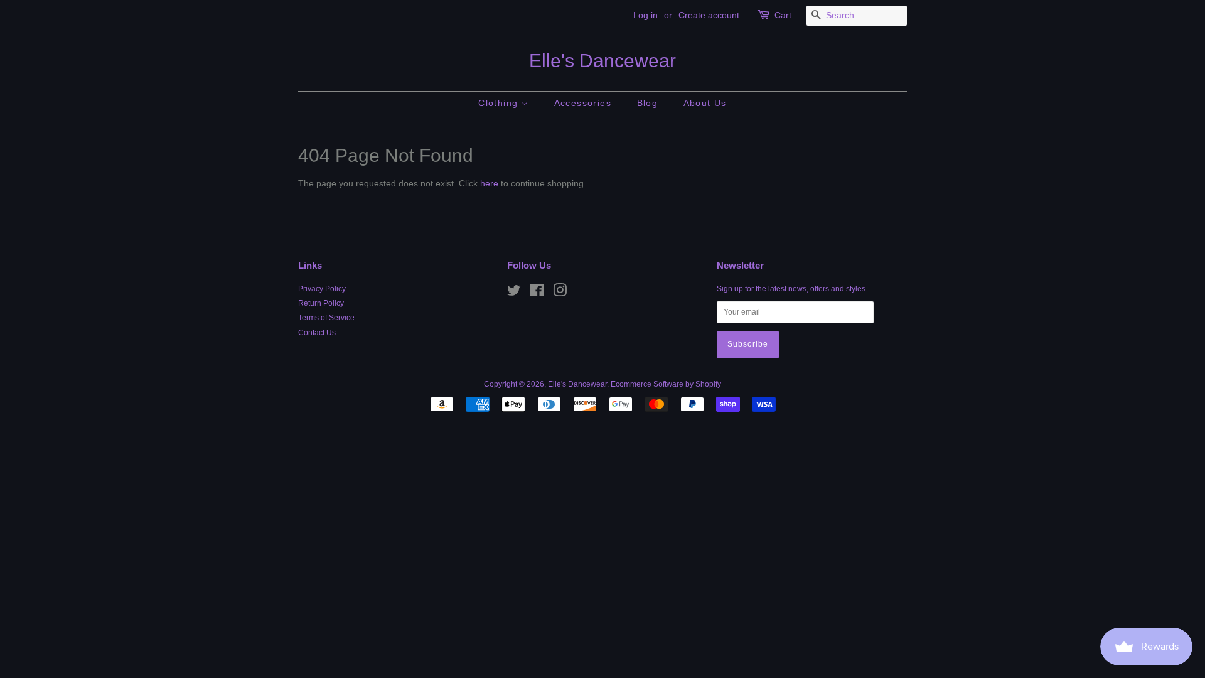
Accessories (582, 103)
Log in (645, 15)
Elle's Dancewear (602, 60)
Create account (708, 15)
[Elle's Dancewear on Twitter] (514, 293)
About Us (705, 103)
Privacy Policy (322, 288)
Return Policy (321, 303)
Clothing (500, 103)
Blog (647, 103)
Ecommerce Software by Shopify (666, 384)
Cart (782, 15)
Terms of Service (326, 317)
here (489, 183)
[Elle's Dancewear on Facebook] (537, 293)
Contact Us (317, 332)
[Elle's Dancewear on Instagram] (560, 293)
